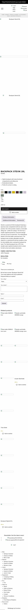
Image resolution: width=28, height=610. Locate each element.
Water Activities (8, 578)
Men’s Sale (7, 557)
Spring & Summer (14, 14)
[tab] (8, 217)
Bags (8, 16)
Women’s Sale (7, 565)
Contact (6, 594)
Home (3, 14)
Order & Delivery (8, 588)
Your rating (4, 279)
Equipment (5, 575)
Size (2, 198)
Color (2, 189)
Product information (8, 217)
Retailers (4, 598)
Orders (5, 603)
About (5, 586)
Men (3, 552)
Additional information (9, 220)
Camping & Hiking (8, 576)
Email (2, 298)
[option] (2, 192)
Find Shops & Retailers (10, 600)
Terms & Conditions (9, 596)
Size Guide (7, 592)
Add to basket (5, 209)
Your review (4, 285)
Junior (4, 567)
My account (5, 601)
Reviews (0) (20, 220)
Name (2, 293)
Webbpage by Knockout (14, 608)
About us (4, 584)
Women (7, 14)
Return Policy (7, 590)
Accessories (22, 14)
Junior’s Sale (7, 573)
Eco (3, 580)
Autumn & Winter (8, 555)
